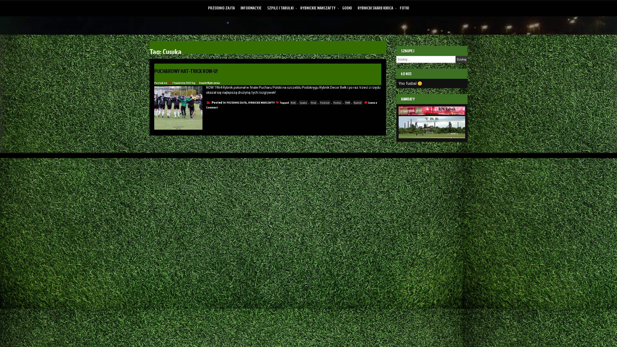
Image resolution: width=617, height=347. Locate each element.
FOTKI (404, 8)
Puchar (337, 102)
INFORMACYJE (251, 8)
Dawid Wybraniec (209, 83)
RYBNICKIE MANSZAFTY (317, 8)
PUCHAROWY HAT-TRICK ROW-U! (186, 71)
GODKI (347, 8)
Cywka (303, 102)
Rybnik (358, 102)
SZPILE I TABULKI (280, 8)
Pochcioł (324, 102)
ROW (347, 102)
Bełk (293, 102)
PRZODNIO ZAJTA (221, 8)
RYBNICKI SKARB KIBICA (375, 8)
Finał (313, 102)
